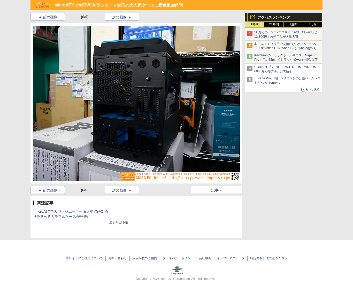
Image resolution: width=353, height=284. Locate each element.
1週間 (293, 24)
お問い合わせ (117, 258)
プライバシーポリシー (178, 258)
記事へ (216, 190)
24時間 (274, 24)
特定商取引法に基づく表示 (268, 258)
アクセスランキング (273, 17)
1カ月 (313, 24)
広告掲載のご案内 (144, 258)
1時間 (255, 24)
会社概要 (205, 258)
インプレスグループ (231, 258)
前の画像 (50, 17)
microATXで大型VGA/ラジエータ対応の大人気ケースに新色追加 (115, 5)
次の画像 (119, 17)
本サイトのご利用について (84, 258)
